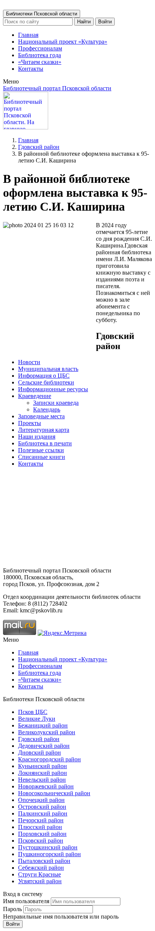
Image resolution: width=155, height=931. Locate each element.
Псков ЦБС (32, 712)
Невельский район (42, 779)
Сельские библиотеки (46, 382)
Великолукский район (46, 732)
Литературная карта (43, 430)
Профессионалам (40, 48)
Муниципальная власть (48, 369)
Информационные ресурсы (53, 389)
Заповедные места (41, 416)
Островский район (42, 806)
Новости (29, 362)
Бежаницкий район (43, 725)
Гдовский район (38, 147)
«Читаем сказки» (39, 62)
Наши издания (36, 436)
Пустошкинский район (48, 847)
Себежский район (41, 867)
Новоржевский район (46, 786)
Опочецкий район (41, 800)
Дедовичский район (44, 746)
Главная (28, 35)
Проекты (29, 423)
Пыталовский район (44, 861)
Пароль (12, 909)
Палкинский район (42, 813)
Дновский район (39, 752)
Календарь (46, 409)
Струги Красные (39, 874)
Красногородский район (49, 759)
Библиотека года (39, 55)
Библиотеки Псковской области (41, 14)
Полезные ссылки (41, 450)
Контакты (30, 68)
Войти (105, 21)
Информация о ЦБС (44, 375)
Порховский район (42, 834)
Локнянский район (42, 773)
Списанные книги (41, 457)
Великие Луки (36, 718)
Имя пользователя (26, 901)
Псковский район (40, 840)
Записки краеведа (56, 402)
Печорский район (41, 820)
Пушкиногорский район (49, 854)
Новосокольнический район (54, 793)
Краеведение (34, 396)
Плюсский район (40, 827)
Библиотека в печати (45, 443)
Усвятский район (40, 881)
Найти (84, 21)
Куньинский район (42, 766)
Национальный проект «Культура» (62, 41)
